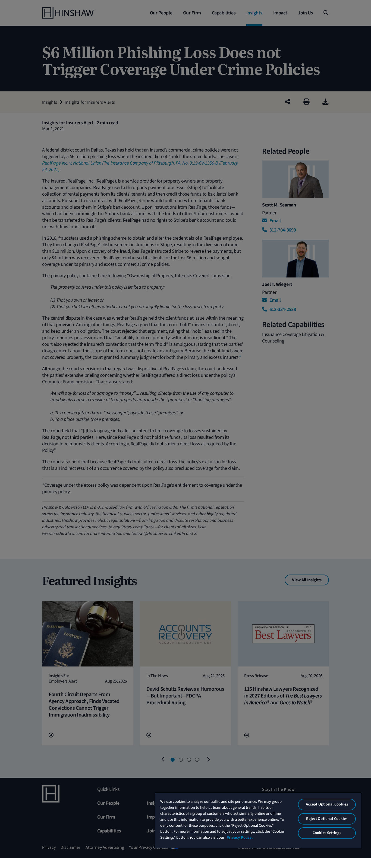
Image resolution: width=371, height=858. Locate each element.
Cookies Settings (327, 833)
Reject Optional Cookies (326, 819)
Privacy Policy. (240, 837)
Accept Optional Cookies (327, 804)
